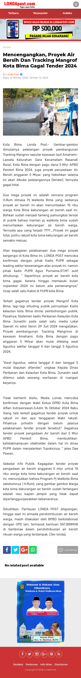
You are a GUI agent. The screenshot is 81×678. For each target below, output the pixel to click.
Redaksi (18, 664)
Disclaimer (61, 664)
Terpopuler (40, 13)
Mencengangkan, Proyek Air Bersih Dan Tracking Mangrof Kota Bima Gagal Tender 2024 (40, 60)
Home (6, 47)
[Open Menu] (76, 4)
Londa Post (50, 669)
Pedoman (32, 664)
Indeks (67, 13)
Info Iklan (46, 664)
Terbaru (13, 13)
